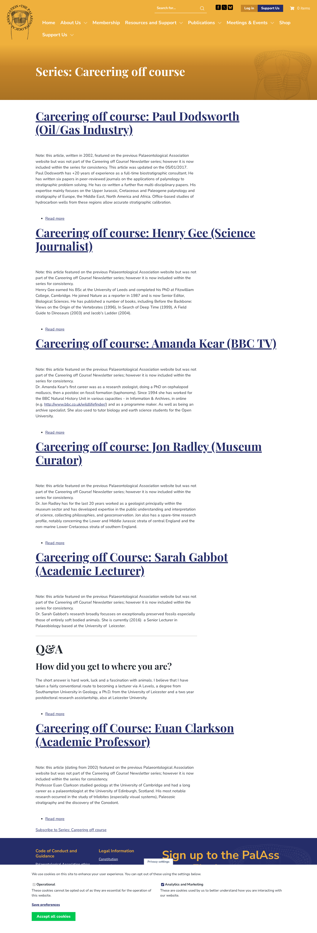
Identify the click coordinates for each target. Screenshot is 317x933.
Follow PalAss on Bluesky (230, 7)
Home (48, 22)
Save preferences (46, 905)
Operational (45, 884)
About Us (70, 22)
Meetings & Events (247, 22)
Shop (284, 22)
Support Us (270, 8)
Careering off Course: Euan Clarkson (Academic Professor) (135, 735)
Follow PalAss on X (224, 7)
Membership (106, 22)
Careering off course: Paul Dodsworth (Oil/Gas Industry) (137, 123)
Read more (54, 218)
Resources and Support (150, 22)
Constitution (108, 859)
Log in (249, 8)
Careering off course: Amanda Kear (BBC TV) (156, 344)
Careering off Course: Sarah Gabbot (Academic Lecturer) (132, 564)
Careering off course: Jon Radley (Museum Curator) (149, 453)
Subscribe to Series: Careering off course (71, 829)
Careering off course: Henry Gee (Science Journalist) (145, 240)
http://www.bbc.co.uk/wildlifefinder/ (75, 404)
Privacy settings (158, 862)
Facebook (218, 7)
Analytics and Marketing (184, 884)
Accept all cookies (54, 916)
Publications (201, 22)
